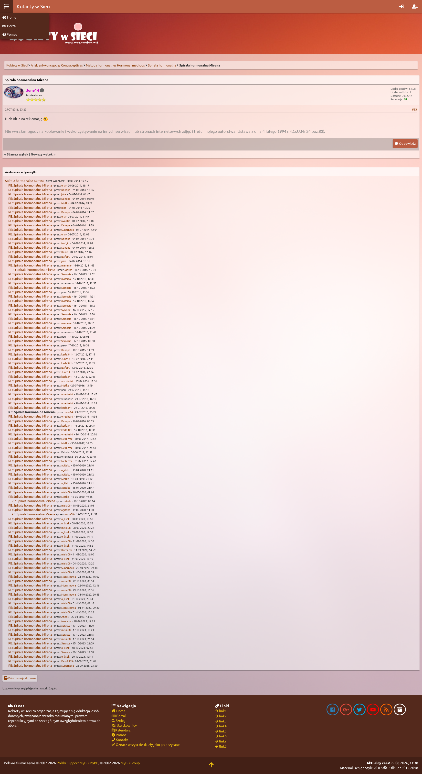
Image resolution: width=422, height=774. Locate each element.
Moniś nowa (68, 576)
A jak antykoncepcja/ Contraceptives (57, 65)
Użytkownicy (126, 725)
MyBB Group (130, 763)
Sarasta (65, 625)
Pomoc (11, 34)
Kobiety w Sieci (17, 65)
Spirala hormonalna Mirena (24, 180)
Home (11, 17)
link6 (223, 736)
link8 (223, 746)
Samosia (66, 274)
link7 (223, 741)
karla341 (66, 354)
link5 (223, 731)
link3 (223, 721)
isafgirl (65, 243)
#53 (414, 109)
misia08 (66, 492)
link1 (223, 710)
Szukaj (120, 720)
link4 (223, 726)
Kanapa (65, 190)
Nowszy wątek (42, 154)
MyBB (93, 763)
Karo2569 (67, 661)
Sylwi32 (66, 310)
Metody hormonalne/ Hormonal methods (115, 65)
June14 (65, 359)
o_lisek (65, 519)
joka (63, 194)
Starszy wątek (17, 154)
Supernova (67, 230)
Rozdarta (66, 550)
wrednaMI (67, 381)
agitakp (65, 465)
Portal (11, 25)
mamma (66, 265)
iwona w (66, 621)
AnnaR (65, 617)
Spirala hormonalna (162, 65)
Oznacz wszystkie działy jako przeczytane (147, 744)
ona (63, 185)
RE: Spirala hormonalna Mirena (30, 185)
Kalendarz (123, 730)
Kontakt (121, 739)
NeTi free (67, 439)
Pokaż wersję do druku (22, 678)
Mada (67, 501)
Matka (65, 203)
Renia (64, 252)
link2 (223, 716)
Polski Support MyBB (73, 763)
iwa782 (65, 221)
